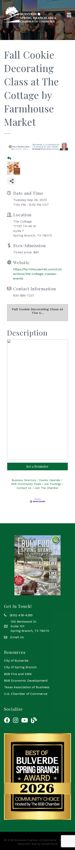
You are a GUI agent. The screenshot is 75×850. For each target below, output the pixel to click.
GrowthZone (49, 843)
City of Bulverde (16, 660)
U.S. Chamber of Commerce (25, 694)
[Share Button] (11, 180)
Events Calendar (49, 480)
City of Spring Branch (20, 667)
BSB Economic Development (26, 680)
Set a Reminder (37, 466)
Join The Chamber (46, 487)
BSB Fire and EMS (18, 674)
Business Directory (24, 480)
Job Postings (52, 483)
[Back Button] (9, 158)
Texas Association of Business (26, 687)
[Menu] (69, 15)
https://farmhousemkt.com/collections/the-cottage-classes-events (37, 273)
